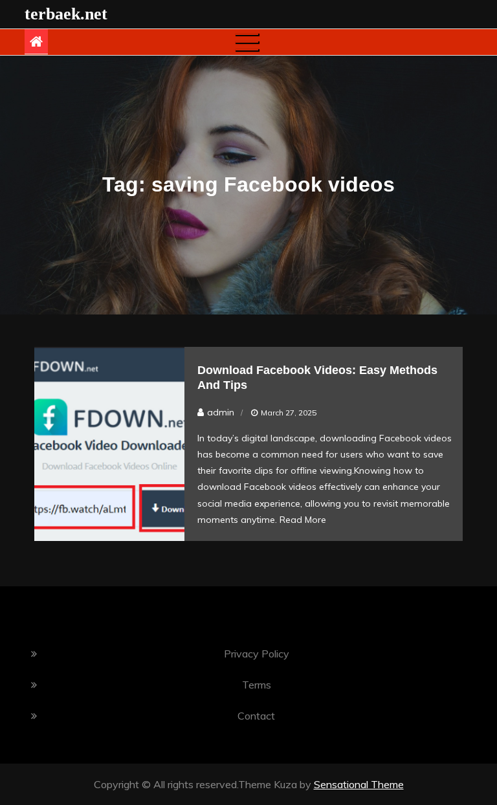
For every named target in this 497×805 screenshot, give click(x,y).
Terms (256, 684)
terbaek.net (66, 14)
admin (220, 412)
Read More (303, 519)
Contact (256, 715)
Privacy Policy (256, 653)
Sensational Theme (359, 784)
